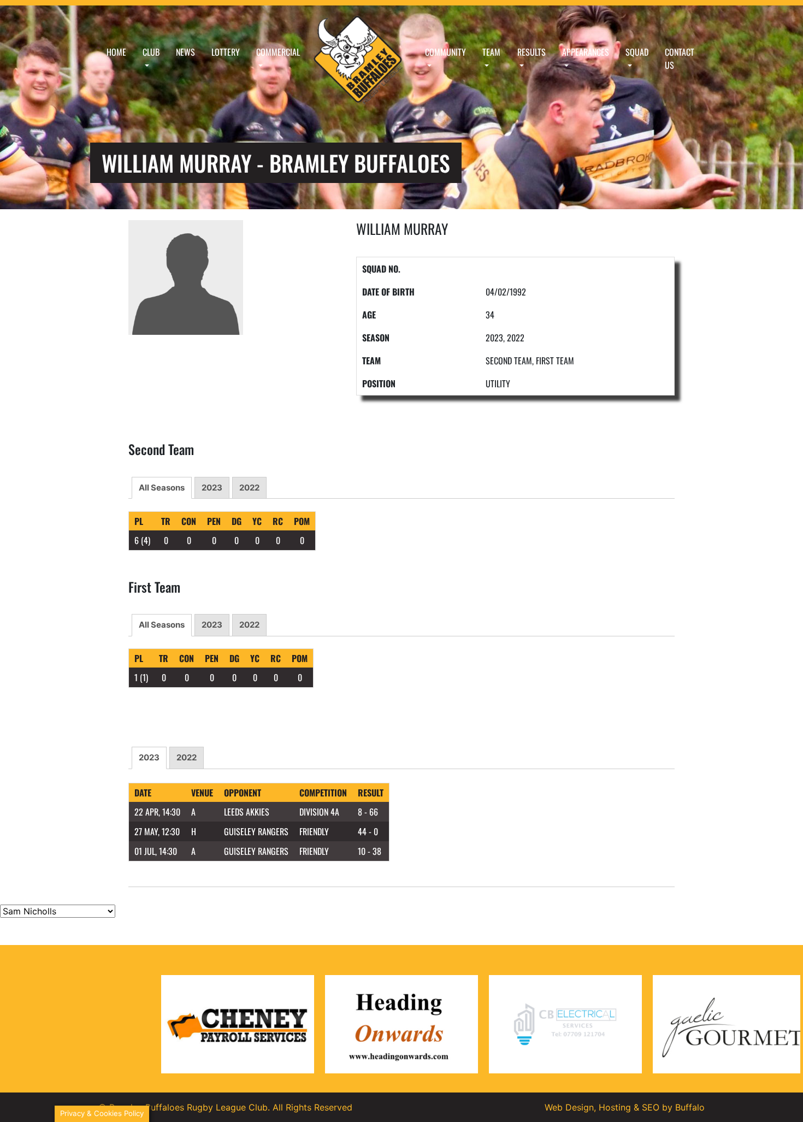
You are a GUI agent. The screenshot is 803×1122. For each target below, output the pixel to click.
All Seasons (162, 487)
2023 (212, 487)
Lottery (225, 51)
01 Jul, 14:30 (155, 851)
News (185, 51)
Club (151, 51)
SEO (650, 1107)
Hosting (615, 1107)
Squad (636, 51)
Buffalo (690, 1107)
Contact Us (679, 58)
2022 (249, 487)
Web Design (569, 1107)
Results (531, 51)
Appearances (585, 51)
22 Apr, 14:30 (157, 811)
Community (445, 51)
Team (491, 51)
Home (116, 51)
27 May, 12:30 (157, 831)
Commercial (278, 51)
